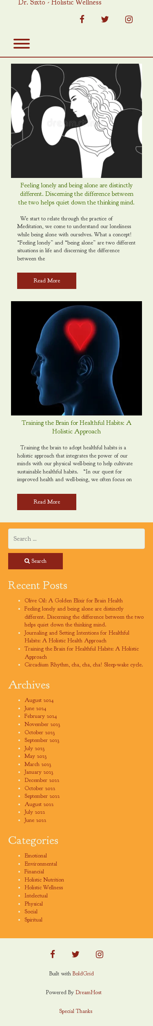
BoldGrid (83, 973)
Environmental (40, 863)
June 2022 (35, 820)
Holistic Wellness (43, 887)
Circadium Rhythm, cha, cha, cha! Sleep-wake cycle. (83, 664)
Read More (46, 280)
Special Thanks (75, 1011)
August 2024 (39, 700)
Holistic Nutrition (44, 879)
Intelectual (36, 895)
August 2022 (38, 804)
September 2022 (42, 796)
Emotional (35, 855)
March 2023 (37, 764)
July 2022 (34, 811)
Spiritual (33, 919)
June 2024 (35, 708)
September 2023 (41, 740)
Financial (34, 871)
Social (31, 911)
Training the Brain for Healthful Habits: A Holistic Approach (76, 427)
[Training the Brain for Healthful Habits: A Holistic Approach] (76, 358)
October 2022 (39, 788)
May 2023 (35, 756)
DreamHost (88, 992)
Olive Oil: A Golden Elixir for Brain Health (73, 600)
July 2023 (34, 748)
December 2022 (41, 780)
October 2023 (39, 732)
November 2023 (42, 724)
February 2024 (40, 716)
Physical (33, 903)
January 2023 (38, 771)
